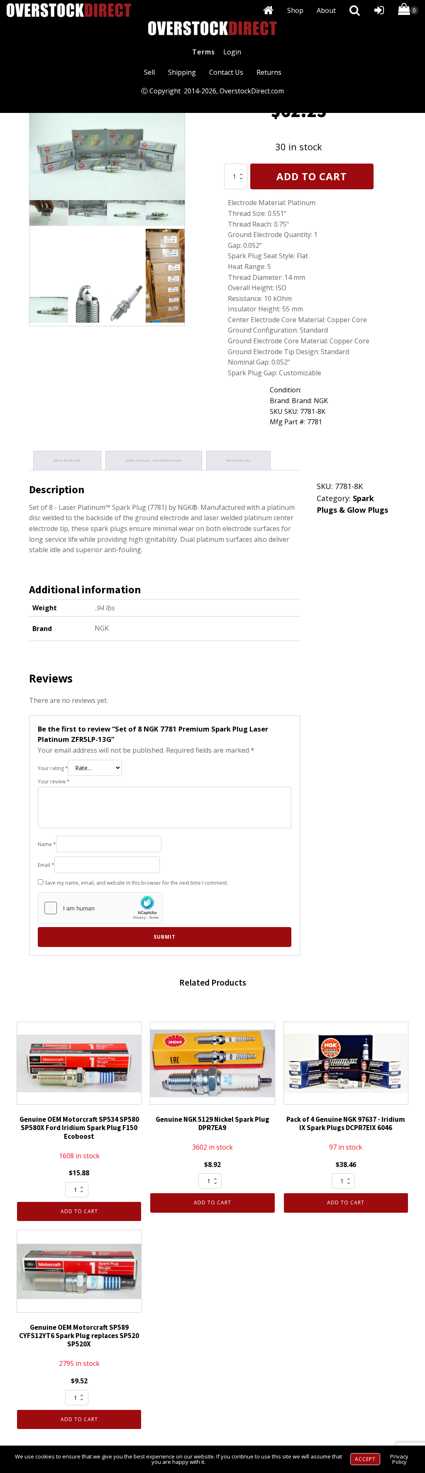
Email (46, 865)
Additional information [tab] (154, 460)
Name (47, 844)
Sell (149, 72)
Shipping (182, 72)
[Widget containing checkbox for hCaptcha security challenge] (100, 908)
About (326, 10)
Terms (203, 51)
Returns (268, 72)
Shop (295, 10)
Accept (365, 1459)
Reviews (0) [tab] (238, 460)
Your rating (53, 768)
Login (232, 51)
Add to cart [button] (79, 1211)
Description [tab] (67, 460)
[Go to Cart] (408, 10)
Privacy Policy (399, 1459)
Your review (54, 781)
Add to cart (311, 176)
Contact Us (226, 72)
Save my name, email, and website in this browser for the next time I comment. (136, 882)
